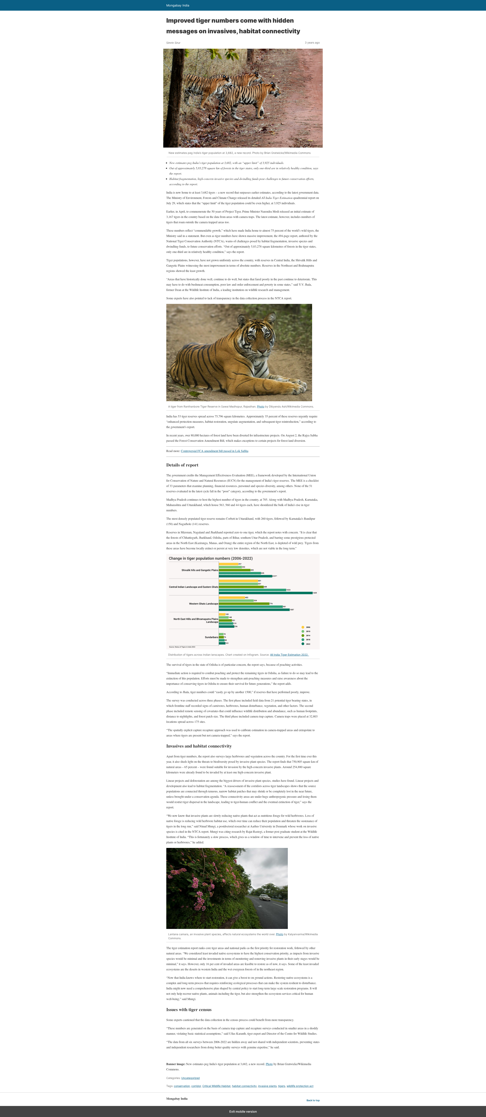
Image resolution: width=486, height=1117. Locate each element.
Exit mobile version (243, 1111)
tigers (281, 1086)
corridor (196, 1086)
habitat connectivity (244, 1086)
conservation (182, 1086)
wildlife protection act (300, 1086)
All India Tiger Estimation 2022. (289, 654)
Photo (260, 406)
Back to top (313, 1100)
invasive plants (267, 1086)
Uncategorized (190, 1078)
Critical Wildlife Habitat (216, 1086)
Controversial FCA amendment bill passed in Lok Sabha (214, 451)
